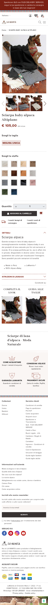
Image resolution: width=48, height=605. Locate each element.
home (4, 30)
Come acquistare (32, 414)
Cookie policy (30, 593)
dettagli (6, 233)
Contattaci (29, 441)
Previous (3, 103)
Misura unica (11, 143)
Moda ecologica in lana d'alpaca (14, 469)
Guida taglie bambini (33, 456)
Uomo (4, 408)
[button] (36, 15)
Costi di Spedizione (33, 450)
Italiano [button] (5, 15)
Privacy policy (18, 593)
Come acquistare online (11, 489)
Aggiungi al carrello (20, 213)
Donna (4, 405)
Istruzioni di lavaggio (13, 277)
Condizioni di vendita (34, 405)
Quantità (7, 206)
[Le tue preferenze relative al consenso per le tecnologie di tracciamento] (44, 601)
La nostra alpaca (8, 478)
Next (45, 103)
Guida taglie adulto (33, 458)
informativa (16, 521)
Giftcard (5, 414)
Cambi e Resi (31, 430)
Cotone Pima (7, 483)
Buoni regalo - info (33, 433)
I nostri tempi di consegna (15, 221)
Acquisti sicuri (31, 417)
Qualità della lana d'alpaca (12, 472)
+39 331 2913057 (18, 591)
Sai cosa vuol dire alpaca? (12, 475)
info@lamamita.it (37, 591)
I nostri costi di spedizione (33, 221)
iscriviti (24, 515)
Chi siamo (5, 486)
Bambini (5, 411)
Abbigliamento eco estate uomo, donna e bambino (21, 480)
